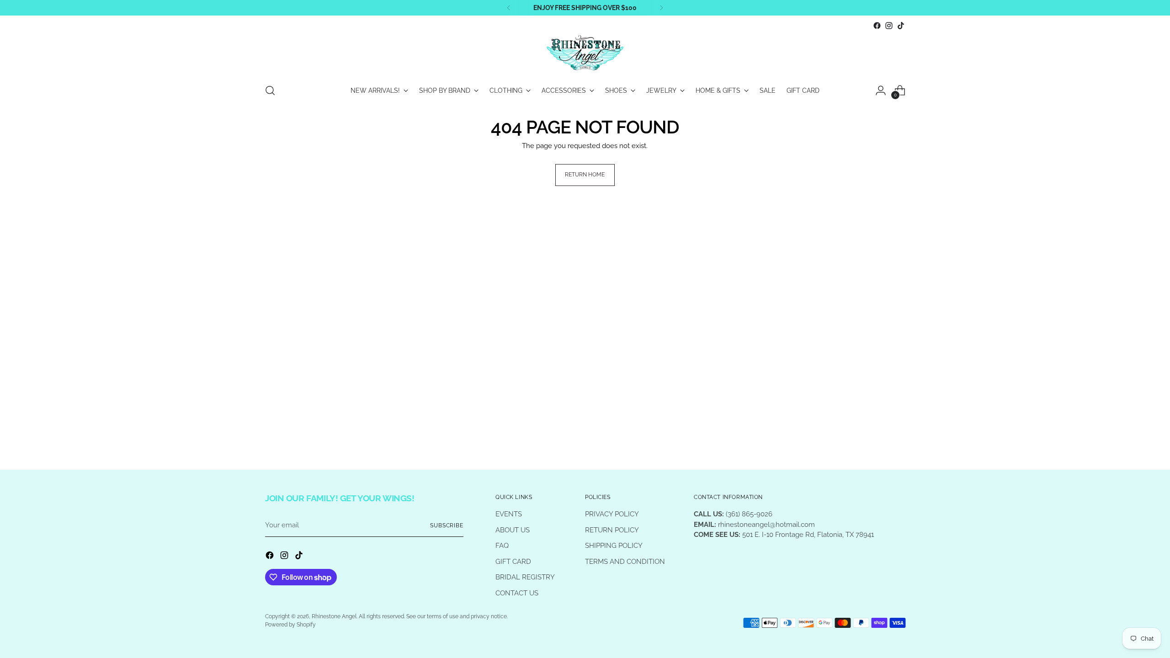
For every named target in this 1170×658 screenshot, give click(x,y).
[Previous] (509, 8)
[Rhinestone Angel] (585, 53)
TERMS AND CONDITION (625, 561)
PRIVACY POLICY (612, 514)
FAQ (502, 545)
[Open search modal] (270, 90)
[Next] (661, 8)
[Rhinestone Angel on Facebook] (877, 25)
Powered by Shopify (290, 624)
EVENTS (508, 514)
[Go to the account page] (881, 90)
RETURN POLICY (612, 530)
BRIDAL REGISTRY (525, 577)
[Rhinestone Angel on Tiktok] (901, 25)
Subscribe (446, 525)
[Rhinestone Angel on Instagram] (889, 25)
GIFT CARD (513, 561)
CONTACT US (516, 593)
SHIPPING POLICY (614, 545)
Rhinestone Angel (334, 616)
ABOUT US (512, 530)
